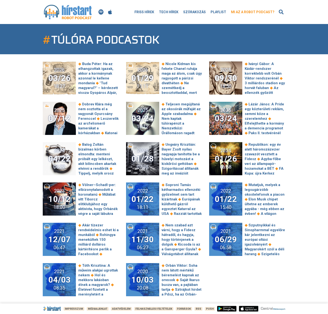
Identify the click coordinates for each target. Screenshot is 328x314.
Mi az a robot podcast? (252, 12)
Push (210, 308)
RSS (198, 308)
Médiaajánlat (97, 308)
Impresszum (74, 308)
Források (184, 308)
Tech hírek (168, 12)
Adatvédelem (121, 308)
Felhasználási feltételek (153, 308)
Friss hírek (144, 12)
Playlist (218, 12)
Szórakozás (194, 12)
